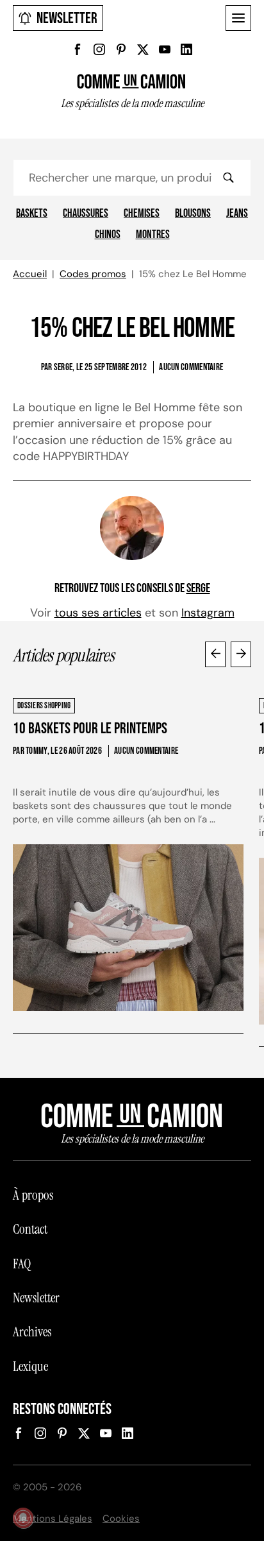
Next (241, 654)
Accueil (30, 274)
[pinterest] (121, 49)
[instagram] (99, 49)
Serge (198, 588)
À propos (33, 1195)
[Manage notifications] (23, 1518)
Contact (30, 1229)
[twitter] (143, 49)
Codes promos (93, 274)
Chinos (107, 234)
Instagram (208, 612)
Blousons (193, 213)
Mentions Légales (52, 1518)
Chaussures (85, 213)
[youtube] (164, 49)
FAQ (22, 1264)
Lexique (30, 1366)
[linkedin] (186, 49)
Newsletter (67, 18)
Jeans (237, 213)
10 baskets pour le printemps (90, 728)
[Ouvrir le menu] (238, 18)
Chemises (142, 213)
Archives (32, 1332)
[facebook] (77, 49)
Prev (215, 654)
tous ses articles (98, 612)
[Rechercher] (228, 177)
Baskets (31, 213)
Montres (153, 234)
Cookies (121, 1518)
